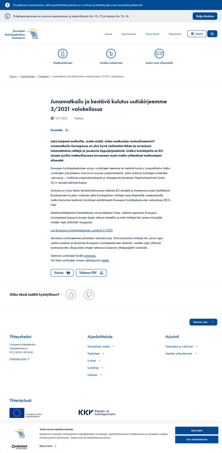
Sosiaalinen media (99, 346)
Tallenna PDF (88, 273)
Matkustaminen (62, 63)
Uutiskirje (93, 368)
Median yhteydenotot (179, 353)
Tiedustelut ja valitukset (179, 346)
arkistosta (90, 255)
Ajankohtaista (129, 34)
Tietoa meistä (152, 34)
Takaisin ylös (200, 322)
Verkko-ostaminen (111, 63)
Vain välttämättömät (196, 439)
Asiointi (108, 34)
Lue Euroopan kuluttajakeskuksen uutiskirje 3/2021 (82, 230)
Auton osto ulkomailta (159, 63)
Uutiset (92, 360)
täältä (105, 260)
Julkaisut (92, 375)
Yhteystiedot (175, 34)
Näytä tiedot (46, 446)
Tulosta (58, 273)
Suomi (197, 34)
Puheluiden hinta (18, 359)
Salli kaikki (196, 430)
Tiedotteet (93, 353)
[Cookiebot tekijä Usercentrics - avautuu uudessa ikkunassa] (19, 447)
